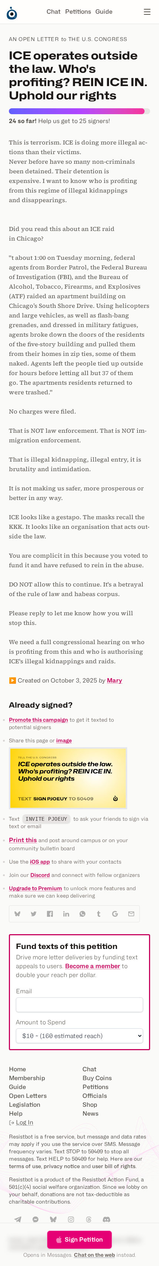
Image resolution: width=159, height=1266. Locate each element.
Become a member (92, 966)
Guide (103, 11)
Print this (23, 840)
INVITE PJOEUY (46, 819)
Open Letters (28, 1095)
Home (17, 1069)
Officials (94, 1095)
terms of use (25, 1166)
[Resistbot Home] (12, 18)
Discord (40, 875)
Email (24, 991)
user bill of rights (113, 1166)
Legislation (24, 1104)
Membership (27, 1078)
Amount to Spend (41, 1022)
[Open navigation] (147, 11)
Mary (114, 680)
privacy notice (62, 1166)
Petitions (78, 11)
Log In (24, 1122)
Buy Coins (97, 1078)
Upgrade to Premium (35, 888)
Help (16, 1113)
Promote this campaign (38, 720)
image (64, 740)
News (90, 1113)
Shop (89, 1104)
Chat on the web (94, 1255)
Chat (54, 11)
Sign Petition (84, 1239)
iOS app (40, 861)
